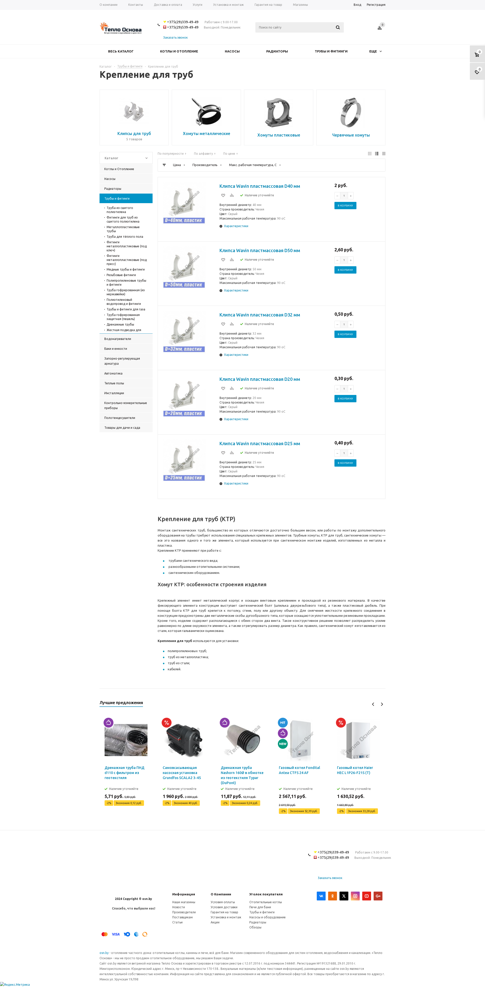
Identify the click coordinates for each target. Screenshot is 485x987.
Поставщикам (182, 917)
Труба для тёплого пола (125, 236)
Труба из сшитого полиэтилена (120, 210)
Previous (373, 704)
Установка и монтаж (226, 917)
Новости (178, 907)
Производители (184, 912)
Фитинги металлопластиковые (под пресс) (127, 259)
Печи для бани (260, 907)
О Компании (221, 894)
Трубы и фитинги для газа (126, 309)
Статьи (177, 922)
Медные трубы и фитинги (126, 269)
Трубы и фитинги (331, 51)
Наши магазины (183, 902)
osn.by (104, 952)
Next (381, 704)
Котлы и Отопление (179, 51)
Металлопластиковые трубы (123, 229)
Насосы (232, 51)
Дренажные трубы (120, 324)
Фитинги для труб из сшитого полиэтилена (123, 219)
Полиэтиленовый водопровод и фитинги (124, 301)
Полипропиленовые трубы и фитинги (126, 282)
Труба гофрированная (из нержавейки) (126, 292)
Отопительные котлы (265, 902)
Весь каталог (121, 51)
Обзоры (255, 927)
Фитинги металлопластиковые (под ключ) (127, 246)
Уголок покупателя (266, 894)
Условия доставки (224, 907)
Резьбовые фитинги (121, 275)
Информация (183, 894)
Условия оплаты (223, 902)
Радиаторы (277, 51)
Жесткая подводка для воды (124, 332)
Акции (215, 922)
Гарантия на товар (224, 912)
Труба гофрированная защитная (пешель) (123, 317)
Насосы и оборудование (267, 917)
